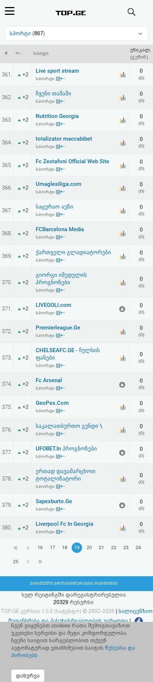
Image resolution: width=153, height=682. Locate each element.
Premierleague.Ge (58, 327)
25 (15, 561)
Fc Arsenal (49, 380)
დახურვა (28, 676)
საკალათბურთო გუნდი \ (69, 426)
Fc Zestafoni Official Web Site (72, 161)
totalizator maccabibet (64, 138)
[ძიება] (131, 11)
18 (64, 547)
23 (125, 547)
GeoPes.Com (52, 403)
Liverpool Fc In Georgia (64, 524)
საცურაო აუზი (54, 206)
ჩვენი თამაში (53, 93)
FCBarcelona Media (60, 229)
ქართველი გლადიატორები (73, 252)
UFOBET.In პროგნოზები (66, 448)
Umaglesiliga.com (58, 184)
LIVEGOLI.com (53, 305)
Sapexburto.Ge (54, 501)
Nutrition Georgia (57, 116)
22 (113, 547)
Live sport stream (57, 71)
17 (52, 547)
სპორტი (21, 33)
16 (40, 547)
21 (101, 547)
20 (89, 547)
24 (138, 547)
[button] (76, 33)
